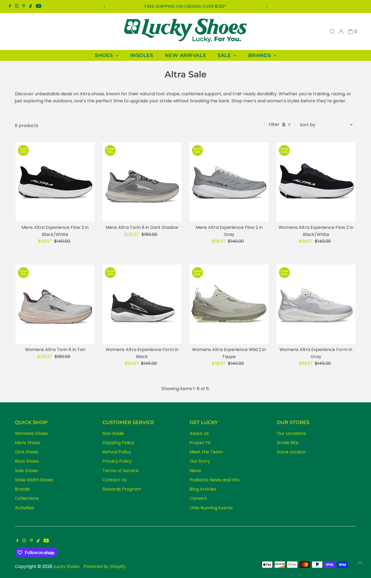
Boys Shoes (27, 461)
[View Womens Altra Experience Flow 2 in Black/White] (316, 182)
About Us (199, 433)
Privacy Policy (117, 461)
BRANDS (260, 55)
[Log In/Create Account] (341, 31)
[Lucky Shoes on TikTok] (30, 6)
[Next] (266, 7)
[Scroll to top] (360, 563)
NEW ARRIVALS (185, 55)
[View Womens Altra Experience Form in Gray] (316, 304)
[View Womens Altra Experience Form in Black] (142, 304)
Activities (24, 508)
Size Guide (113, 433)
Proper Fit (200, 443)
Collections (27, 498)
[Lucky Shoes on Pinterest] (24, 6)
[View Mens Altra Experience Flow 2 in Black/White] (55, 182)
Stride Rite (287, 443)
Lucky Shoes (66, 566)
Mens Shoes (27, 443)
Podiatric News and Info (215, 480)
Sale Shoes (26, 471)
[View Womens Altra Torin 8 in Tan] (55, 304)
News (195, 471)
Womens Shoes (31, 433)
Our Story (200, 461)
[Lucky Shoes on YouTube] (38, 6)
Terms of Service (120, 471)
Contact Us (114, 480)
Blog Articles (203, 489)
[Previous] (105, 7)
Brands (22, 489)
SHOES (104, 55)
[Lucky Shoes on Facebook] (10, 6)
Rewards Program (121, 489)
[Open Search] (332, 31)
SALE (225, 55)
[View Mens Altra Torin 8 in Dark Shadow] (142, 182)
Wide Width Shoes (34, 480)
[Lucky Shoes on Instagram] (17, 6)
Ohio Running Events (211, 508)
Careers (198, 498)
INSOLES (141, 55)
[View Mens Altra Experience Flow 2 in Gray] (229, 182)
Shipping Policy (118, 443)
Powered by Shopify (104, 566)
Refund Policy (116, 452)
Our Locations (291, 433)
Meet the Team (206, 452)
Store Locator (291, 452)
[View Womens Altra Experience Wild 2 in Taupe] (229, 304)
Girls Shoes (26, 452)
